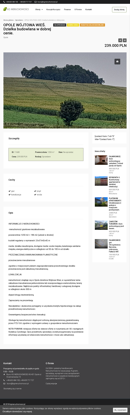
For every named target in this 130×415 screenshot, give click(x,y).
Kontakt (88, 9)
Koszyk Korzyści (53, 9)
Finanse (67, 9)
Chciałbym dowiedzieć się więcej (17, 411)
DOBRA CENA (73, 25)
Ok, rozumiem (120, 410)
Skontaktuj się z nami (12, 389)
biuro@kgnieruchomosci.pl (18, 384)
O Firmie (78, 9)
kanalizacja (16, 194)
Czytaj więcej (51, 384)
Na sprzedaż (59, 25)
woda (39, 194)
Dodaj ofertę (119, 10)
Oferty (37, 9)
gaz (12, 191)
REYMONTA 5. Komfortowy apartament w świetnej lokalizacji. (114, 182)
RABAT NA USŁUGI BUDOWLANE (92, 25)
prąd (39, 191)
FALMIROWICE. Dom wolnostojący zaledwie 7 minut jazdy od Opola (116, 161)
